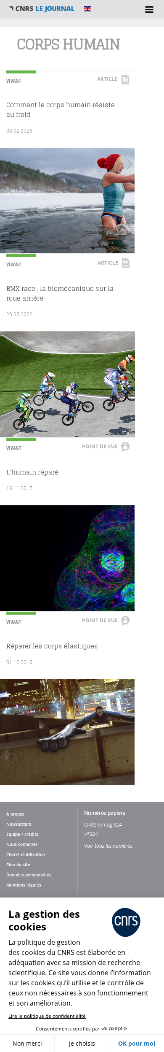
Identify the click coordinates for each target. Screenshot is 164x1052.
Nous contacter (21, 844)
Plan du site (18, 865)
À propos (15, 814)
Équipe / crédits (22, 834)
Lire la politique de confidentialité (47, 1015)
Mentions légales (23, 885)
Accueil (42, 9)
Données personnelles (28, 875)
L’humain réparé (32, 472)
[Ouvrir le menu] (149, 9)
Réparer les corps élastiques (52, 646)
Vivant (13, 80)
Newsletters (18, 824)
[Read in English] (87, 8)
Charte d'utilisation (25, 854)
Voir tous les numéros (108, 845)
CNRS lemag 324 (103, 824)
